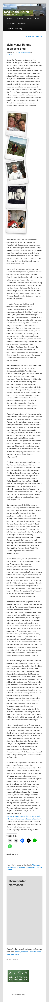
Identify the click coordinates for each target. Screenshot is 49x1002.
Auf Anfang (11, 23)
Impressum (22, 23)
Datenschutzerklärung (14, 28)
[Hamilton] (16, 172)
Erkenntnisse (11, 867)
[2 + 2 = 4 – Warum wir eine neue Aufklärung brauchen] (18, 981)
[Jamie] (16, 196)
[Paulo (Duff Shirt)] (16, 221)
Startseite (10, 18)
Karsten (9, 55)
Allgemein (35, 865)
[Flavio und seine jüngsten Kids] (16, 124)
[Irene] (16, 148)
